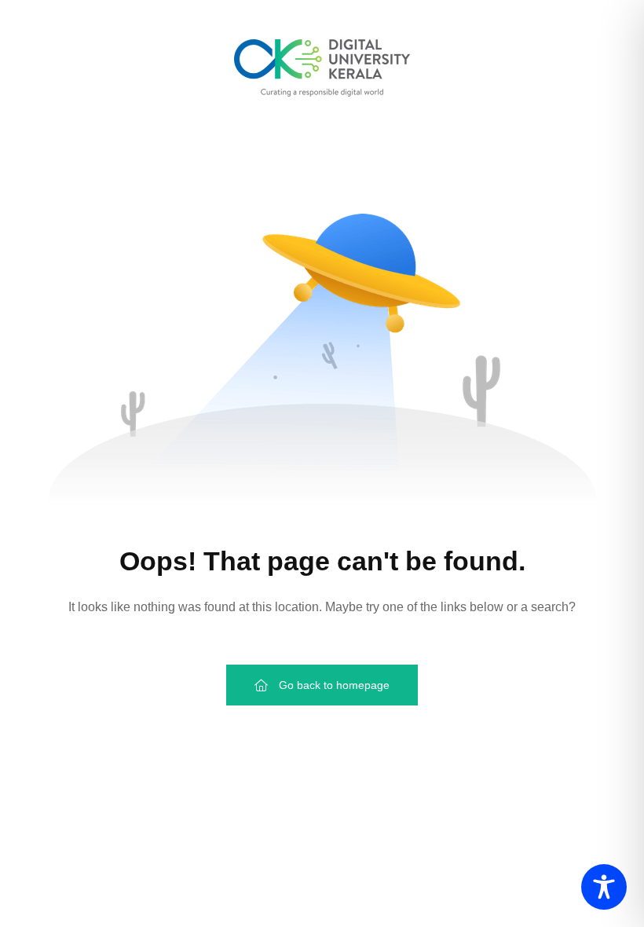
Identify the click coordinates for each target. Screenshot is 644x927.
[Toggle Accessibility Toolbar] (604, 887)
